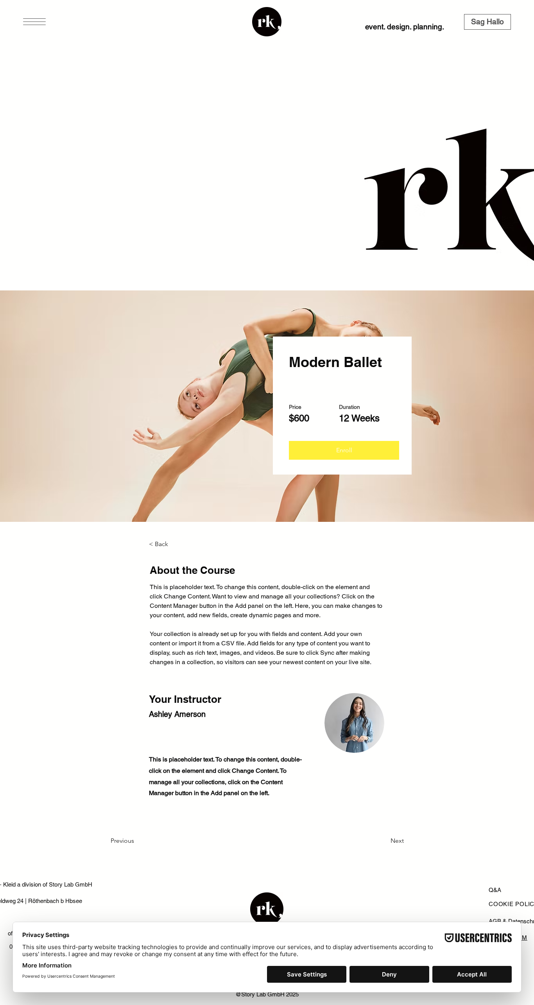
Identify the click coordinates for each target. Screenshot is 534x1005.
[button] (34, 21)
